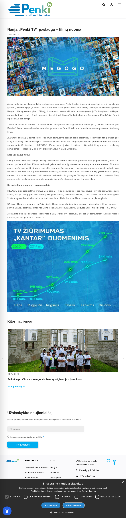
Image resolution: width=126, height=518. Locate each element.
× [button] (122, 482)
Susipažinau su (26, 437)
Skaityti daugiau (89, 491)
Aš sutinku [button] (51, 505)
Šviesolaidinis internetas (37, 467)
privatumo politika (33, 437)
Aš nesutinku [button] (73, 505)
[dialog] (63, 498)
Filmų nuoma (31, 477)
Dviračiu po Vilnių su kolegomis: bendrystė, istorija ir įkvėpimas (45, 379)
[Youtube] (114, 460)
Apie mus (54, 472)
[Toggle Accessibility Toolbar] (7, 511)
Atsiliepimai (55, 477)
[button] (119, 5)
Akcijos (53, 467)
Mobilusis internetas (35, 472)
